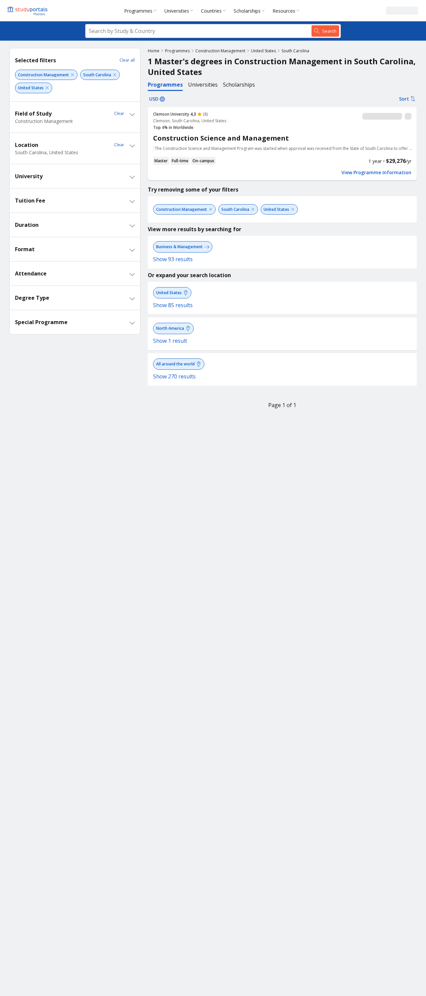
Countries (211, 11)
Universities (176, 11)
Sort (404, 99)
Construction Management (220, 51)
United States (263, 51)
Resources (284, 11)
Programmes (138, 11)
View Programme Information (376, 172)
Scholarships (247, 11)
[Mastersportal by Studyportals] (28, 10)
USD (153, 99)
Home (153, 51)
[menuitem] (141, 10)
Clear (119, 113)
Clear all (127, 60)
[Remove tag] (72, 75)
